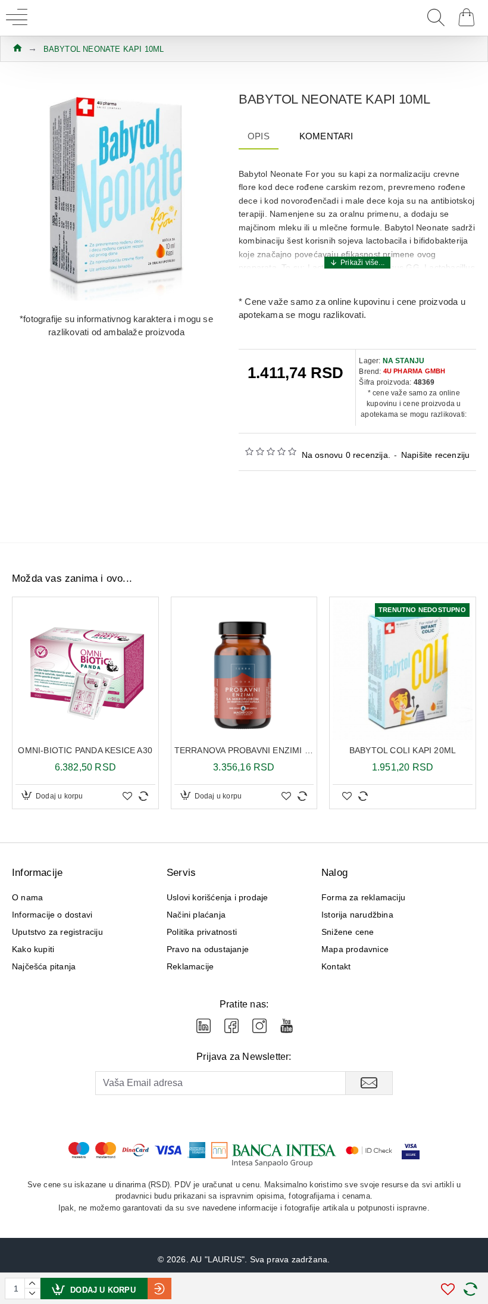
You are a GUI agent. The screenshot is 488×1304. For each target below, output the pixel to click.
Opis (259, 136)
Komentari (326, 136)
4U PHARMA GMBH (414, 371)
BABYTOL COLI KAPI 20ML (402, 750)
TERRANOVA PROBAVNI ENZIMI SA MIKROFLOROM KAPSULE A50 (244, 750)
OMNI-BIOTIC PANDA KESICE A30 (85, 750)
